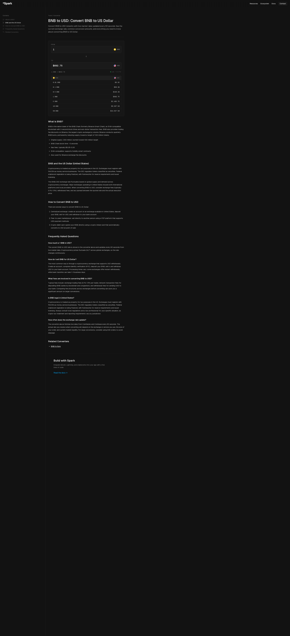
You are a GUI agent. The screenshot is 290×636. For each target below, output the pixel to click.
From (53, 44)
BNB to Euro (56, 346)
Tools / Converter (54, 15)
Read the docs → (60, 373)
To (52, 60)
